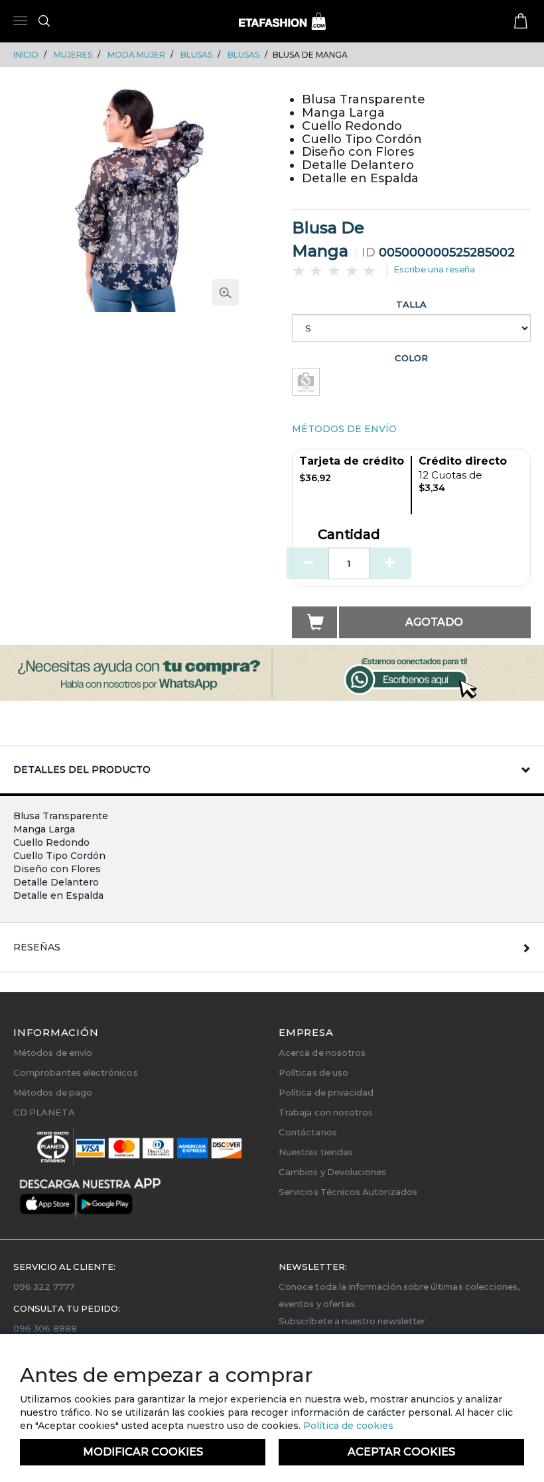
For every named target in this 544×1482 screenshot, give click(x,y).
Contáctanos (308, 1132)
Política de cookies (347, 1426)
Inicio (25, 55)
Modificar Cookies (143, 1452)
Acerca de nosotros (322, 1052)
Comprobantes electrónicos (75, 1072)
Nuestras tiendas (316, 1152)
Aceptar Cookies (401, 1452)
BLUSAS (196, 55)
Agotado (434, 622)
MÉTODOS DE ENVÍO (344, 429)
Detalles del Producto (82, 769)
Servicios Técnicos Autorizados (348, 1191)
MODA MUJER (136, 55)
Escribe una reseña (434, 269)
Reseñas (36, 947)
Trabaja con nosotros (326, 1112)
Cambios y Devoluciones (332, 1172)
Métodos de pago (52, 1092)
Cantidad (349, 535)
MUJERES (73, 55)
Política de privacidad (326, 1092)
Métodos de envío (52, 1052)
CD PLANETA (44, 1112)
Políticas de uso (313, 1072)
